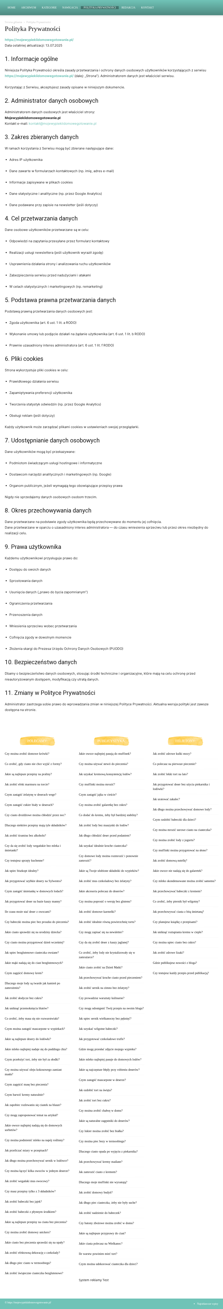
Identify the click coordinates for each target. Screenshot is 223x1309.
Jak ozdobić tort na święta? (95, 1090)
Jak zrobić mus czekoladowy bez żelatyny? (105, 881)
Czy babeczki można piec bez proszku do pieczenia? (37, 922)
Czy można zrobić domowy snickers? (28, 1232)
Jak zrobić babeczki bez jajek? (23, 1201)
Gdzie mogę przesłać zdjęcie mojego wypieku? (107, 1049)
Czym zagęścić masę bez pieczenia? (26, 1084)
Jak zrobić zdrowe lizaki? (168, 952)
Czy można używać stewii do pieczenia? (103, 764)
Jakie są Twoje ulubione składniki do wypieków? (109, 870)
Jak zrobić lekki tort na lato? (170, 774)
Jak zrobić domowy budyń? (96, 1192)
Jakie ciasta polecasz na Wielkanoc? (100, 1243)
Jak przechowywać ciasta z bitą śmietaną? (178, 911)
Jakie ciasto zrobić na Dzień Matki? (100, 967)
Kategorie (49, 7)
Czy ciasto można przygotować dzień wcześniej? (34, 942)
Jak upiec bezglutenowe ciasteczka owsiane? (32, 952)
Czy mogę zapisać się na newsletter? (101, 932)
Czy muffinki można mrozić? (97, 784)
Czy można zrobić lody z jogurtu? (174, 840)
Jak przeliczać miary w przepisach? (26, 1150)
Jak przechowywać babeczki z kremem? (177, 891)
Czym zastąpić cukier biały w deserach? (29, 805)
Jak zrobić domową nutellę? (170, 860)
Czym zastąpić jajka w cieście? (98, 794)
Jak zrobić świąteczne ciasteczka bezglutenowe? (34, 1273)
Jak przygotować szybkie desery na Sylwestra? (33, 881)
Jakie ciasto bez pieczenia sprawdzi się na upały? (34, 1242)
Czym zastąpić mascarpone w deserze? (102, 1080)
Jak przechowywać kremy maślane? (100, 1161)
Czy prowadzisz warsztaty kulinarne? (101, 998)
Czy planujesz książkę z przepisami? (175, 922)
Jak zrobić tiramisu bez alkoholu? (25, 835)
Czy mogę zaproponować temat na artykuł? (31, 1115)
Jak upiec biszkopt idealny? (21, 870)
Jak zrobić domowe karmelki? (97, 911)
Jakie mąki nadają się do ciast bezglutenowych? (34, 963)
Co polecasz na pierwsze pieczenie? (174, 764)
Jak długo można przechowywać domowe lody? (182, 809)
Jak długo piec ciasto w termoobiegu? (28, 1263)
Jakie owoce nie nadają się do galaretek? (177, 870)
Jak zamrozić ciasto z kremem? (98, 1172)
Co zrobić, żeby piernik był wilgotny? (176, 901)
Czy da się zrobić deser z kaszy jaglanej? (104, 942)
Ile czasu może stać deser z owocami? (28, 911)
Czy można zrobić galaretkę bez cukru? (103, 805)
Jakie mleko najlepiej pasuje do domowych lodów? (110, 1059)
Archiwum (28, 7)
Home (11, 7)
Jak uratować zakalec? (166, 799)
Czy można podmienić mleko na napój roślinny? (34, 1140)
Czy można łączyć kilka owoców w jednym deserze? (37, 1171)
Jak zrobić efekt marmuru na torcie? (27, 784)
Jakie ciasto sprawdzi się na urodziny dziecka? (33, 932)
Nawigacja (70, 7)
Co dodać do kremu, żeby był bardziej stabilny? (108, 815)
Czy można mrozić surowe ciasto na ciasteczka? (182, 830)
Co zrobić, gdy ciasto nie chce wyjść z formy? (33, 764)
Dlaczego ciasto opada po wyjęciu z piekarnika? (108, 1151)
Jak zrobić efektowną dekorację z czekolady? (32, 1252)
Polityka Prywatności (100, 7)
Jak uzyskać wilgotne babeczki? (98, 1028)
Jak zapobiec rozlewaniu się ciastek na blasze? (33, 1105)
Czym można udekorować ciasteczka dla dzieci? (108, 1264)
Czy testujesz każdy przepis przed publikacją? (181, 973)
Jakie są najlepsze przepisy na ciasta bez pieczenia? (36, 1222)
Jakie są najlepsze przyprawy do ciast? (102, 1233)
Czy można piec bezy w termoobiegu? (102, 1141)
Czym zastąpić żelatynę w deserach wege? (30, 794)
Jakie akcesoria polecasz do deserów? (101, 891)
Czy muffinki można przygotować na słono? (180, 850)
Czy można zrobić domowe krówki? (27, 753)
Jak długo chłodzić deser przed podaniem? (105, 835)
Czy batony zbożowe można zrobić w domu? (106, 1223)
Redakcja (128, 7)
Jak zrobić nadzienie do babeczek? (100, 1213)
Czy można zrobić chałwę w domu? (101, 1110)
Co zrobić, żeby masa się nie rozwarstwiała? (32, 1018)
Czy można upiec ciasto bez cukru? (174, 942)
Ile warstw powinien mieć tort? (98, 1253)
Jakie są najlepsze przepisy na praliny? (28, 774)
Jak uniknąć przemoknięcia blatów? (26, 1008)
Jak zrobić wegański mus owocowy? (27, 1181)
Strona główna (13, 22)
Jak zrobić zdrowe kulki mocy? (172, 753)
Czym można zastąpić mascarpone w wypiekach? (35, 1028)
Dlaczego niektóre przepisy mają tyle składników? (35, 825)
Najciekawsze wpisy (207, 1303)
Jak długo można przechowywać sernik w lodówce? (36, 1160)
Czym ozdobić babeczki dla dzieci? (174, 819)
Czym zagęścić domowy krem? (24, 973)
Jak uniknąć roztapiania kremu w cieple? (178, 932)
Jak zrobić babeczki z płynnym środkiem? (30, 1211)
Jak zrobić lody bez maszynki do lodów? (104, 825)
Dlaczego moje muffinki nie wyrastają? (103, 1182)
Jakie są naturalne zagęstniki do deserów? (104, 1120)
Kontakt (147, 7)
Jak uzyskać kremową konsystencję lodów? (105, 774)
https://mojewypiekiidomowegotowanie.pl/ (39, 40)
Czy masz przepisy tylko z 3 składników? (30, 1191)
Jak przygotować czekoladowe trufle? (102, 1039)
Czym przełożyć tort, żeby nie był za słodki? (32, 1059)
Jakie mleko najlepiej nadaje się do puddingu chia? (36, 1049)
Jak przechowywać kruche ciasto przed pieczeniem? (110, 977)
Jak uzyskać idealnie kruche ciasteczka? (103, 845)
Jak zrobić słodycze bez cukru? (24, 998)
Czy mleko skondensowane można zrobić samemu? (184, 881)
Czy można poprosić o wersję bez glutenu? (105, 901)
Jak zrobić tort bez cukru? (95, 1100)
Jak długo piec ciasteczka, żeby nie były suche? (108, 1202)
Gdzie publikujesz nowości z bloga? (175, 963)
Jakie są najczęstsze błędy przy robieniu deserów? (109, 1069)
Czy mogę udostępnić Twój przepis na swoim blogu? (111, 1008)
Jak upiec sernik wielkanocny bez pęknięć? (105, 1018)
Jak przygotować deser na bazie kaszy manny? (33, 901)
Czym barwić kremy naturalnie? (24, 1094)
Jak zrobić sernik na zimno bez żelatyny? (104, 988)
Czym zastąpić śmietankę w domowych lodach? (34, 891)
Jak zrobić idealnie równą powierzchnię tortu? (107, 922)
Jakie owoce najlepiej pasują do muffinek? (105, 753)
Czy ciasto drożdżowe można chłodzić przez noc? (35, 815)
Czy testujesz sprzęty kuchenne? (24, 860)
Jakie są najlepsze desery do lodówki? (28, 1039)
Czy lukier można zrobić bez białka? (101, 1131)
